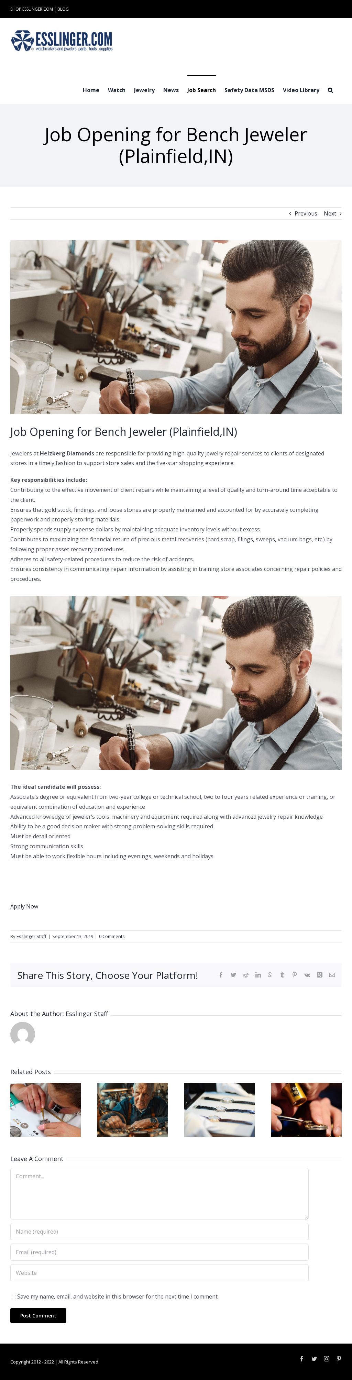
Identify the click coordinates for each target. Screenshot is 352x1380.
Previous (306, 213)
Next (330, 213)
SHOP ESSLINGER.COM (31, 9)
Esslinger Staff (31, 936)
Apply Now (24, 906)
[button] (330, 89)
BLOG (63, 9)
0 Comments (112, 936)
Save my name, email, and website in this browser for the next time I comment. (118, 1296)
